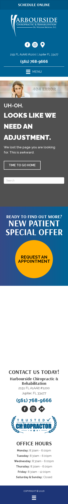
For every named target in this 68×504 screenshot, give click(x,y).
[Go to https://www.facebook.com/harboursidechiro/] (27, 45)
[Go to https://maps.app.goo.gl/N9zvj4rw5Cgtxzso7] (42, 45)
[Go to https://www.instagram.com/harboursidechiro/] (35, 45)
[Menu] (34, 498)
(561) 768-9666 (34, 61)
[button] (22, 165)
